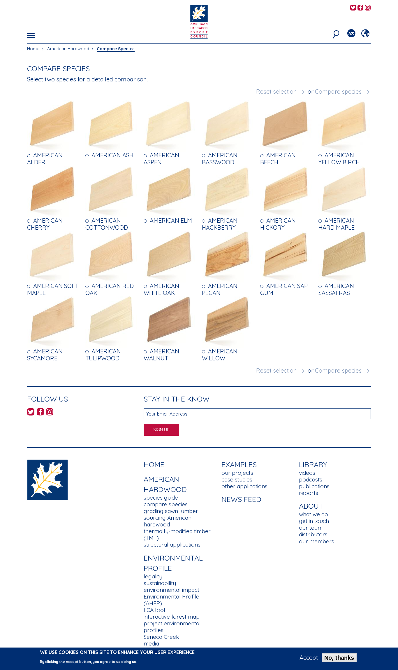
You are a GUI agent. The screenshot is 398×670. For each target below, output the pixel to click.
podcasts (310, 479)
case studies (236, 479)
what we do (313, 514)
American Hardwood (68, 48)
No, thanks (339, 658)
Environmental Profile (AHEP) (171, 600)
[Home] (47, 479)
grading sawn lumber (171, 510)
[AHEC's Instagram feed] (368, 8)
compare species (166, 504)
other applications (244, 486)
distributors (313, 534)
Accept (309, 658)
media (151, 643)
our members (316, 541)
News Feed (241, 499)
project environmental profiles (172, 627)
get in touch (314, 520)
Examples (239, 464)
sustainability (160, 583)
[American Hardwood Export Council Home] (198, 21)
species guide (161, 497)
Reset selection (276, 91)
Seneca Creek (161, 636)
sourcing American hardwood (167, 521)
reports (308, 492)
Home (33, 48)
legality (153, 576)
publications (314, 486)
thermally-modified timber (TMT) (177, 534)
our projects (237, 472)
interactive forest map (172, 616)
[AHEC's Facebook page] (360, 8)
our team (311, 527)
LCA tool (154, 609)
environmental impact (171, 589)
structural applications (172, 544)
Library (313, 464)
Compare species (338, 91)
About (311, 505)
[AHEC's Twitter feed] (353, 8)
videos (307, 472)
